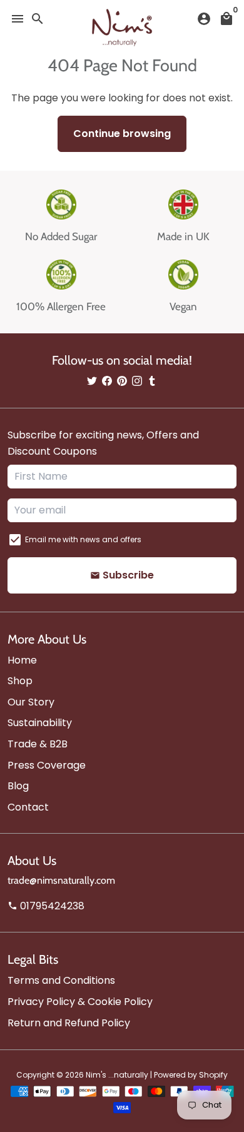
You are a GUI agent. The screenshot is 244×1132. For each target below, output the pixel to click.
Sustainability (40, 722)
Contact (28, 807)
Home (22, 660)
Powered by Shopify (191, 1074)
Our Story (31, 702)
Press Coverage (47, 765)
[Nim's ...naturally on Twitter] (92, 381)
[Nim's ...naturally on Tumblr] (152, 381)
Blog (18, 786)
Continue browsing (122, 133)
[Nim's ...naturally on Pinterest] (122, 381)
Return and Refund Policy (69, 1023)
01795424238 (46, 906)
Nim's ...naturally (117, 1074)
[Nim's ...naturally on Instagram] (137, 381)
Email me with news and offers (83, 539)
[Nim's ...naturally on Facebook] (107, 381)
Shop (20, 681)
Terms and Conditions (61, 980)
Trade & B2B (38, 744)
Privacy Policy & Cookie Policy (80, 1001)
